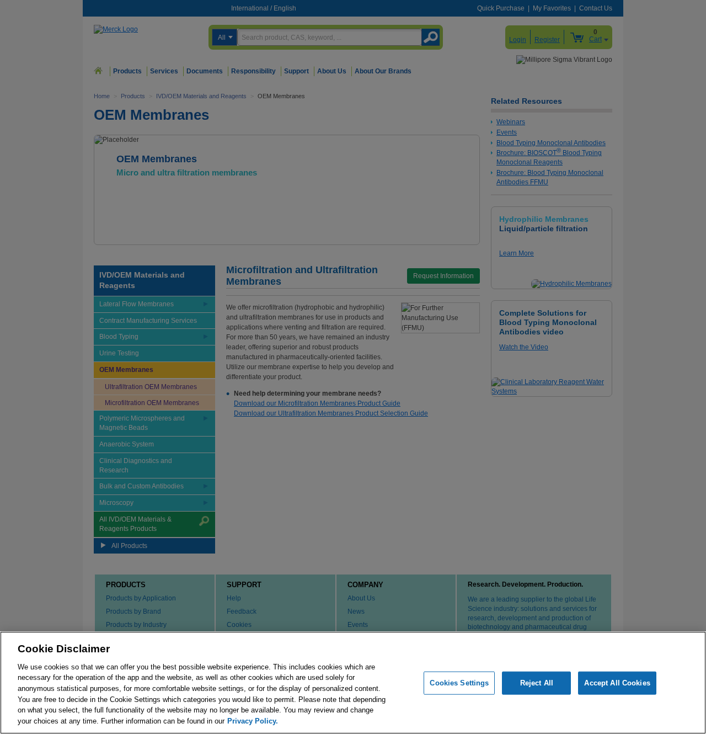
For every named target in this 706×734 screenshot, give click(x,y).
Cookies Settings (459, 683)
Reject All (536, 683)
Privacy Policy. (252, 720)
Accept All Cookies (617, 683)
